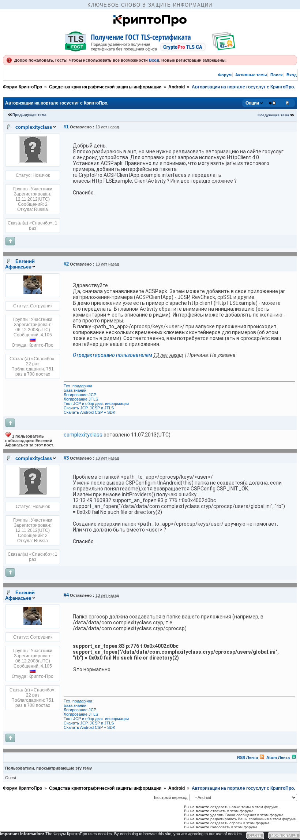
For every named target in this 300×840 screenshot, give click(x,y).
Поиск (276, 75)
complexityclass (33, 127)
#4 (66, 595)
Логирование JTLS (81, 399)
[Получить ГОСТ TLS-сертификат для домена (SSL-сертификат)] (150, 41)
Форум (225, 75)
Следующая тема (273, 115)
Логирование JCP (80, 394)
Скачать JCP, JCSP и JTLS (89, 408)
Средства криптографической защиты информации (105, 87)
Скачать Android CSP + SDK (89, 412)
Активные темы (251, 75)
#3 (66, 458)
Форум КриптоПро (22, 87)
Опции (252, 103)
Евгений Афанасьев (20, 264)
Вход (154, 60)
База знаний (75, 390)
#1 (66, 126)
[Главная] (150, 24)
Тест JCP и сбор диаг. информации (96, 403)
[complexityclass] (32, 161)
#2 (66, 264)
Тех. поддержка (78, 386)
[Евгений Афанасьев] (32, 292)
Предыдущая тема (29, 115)
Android (176, 87)
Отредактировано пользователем (112, 355)
